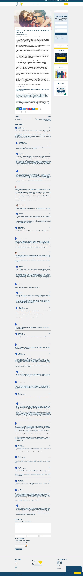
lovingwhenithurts (21, 237)
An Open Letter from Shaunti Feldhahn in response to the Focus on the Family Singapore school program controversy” (42, 118)
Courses (52, 4)
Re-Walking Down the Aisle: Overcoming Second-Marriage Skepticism (23, 118)
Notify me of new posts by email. (21, 542)
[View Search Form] (67, 1)
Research (54, 0)
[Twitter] (24, 109)
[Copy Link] (36, 109)
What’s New (57, 4)
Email (29, 535)
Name (16, 535)
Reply (49, 127)
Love (27, 111)
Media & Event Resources (48, 0)
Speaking (37, 4)
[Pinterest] (30, 109)
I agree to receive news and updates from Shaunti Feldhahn (61, 37)
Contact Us (58, 565)
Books (41, 4)
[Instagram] (59, 1)
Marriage (30, 111)
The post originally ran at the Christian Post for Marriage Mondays (27, 101)
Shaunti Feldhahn (19, 34)
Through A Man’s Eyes (35, 95)
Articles (17, 28)
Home (33, 4)
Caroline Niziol (22, 204)
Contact (66, 4)
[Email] (62, 1)
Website (41, 535)
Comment (17, 524)
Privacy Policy (22, 538)
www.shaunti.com (41, 97)
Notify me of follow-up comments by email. (23, 540)
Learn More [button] (69, 570)
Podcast (45, 4)
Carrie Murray (20, 252)
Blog (49, 4)
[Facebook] (57, 1)
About (62, 4)
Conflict (23, 111)
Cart (15, 568)
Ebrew (19, 422)
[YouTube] (60, 1)
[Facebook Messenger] (33, 109)
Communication (18, 111)
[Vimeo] (63, 1)
